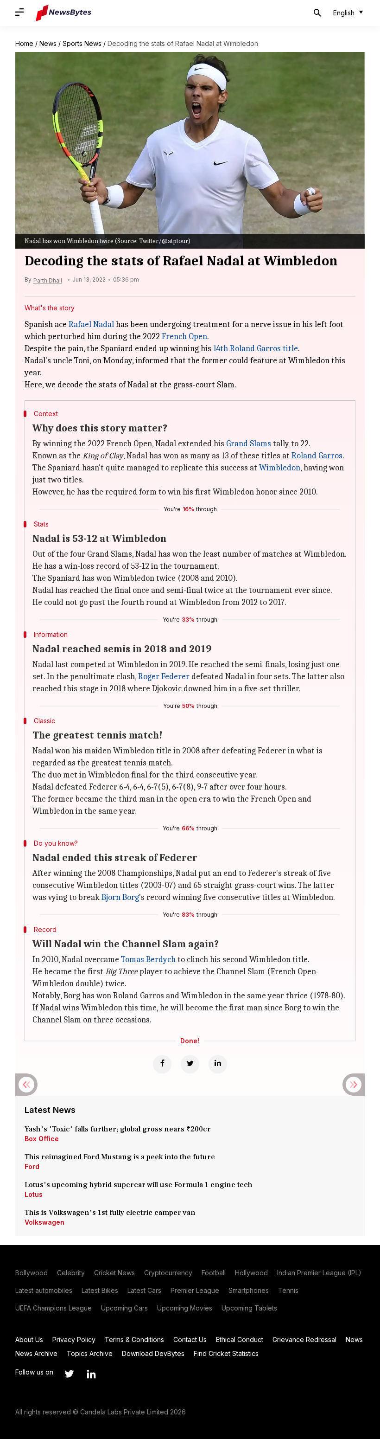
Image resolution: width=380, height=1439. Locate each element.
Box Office (42, 1139)
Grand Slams (248, 444)
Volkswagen (44, 1222)
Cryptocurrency (168, 1273)
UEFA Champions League (53, 1308)
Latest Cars (144, 1290)
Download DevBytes (153, 1353)
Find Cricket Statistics (226, 1353)
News (48, 43)
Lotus (34, 1194)
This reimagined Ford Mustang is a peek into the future (120, 1157)
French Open (184, 336)
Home (24, 43)
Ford (32, 1166)
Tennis (288, 1290)
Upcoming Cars (124, 1308)
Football (214, 1273)
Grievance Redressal (304, 1339)
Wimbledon (279, 468)
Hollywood (251, 1273)
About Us (29, 1339)
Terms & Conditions (134, 1339)
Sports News (82, 43)
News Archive (36, 1353)
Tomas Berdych (148, 959)
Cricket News (114, 1273)
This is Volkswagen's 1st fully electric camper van (110, 1212)
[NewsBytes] (63, 13)
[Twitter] (190, 1064)
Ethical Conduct (239, 1339)
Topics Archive (90, 1353)
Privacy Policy (73, 1339)
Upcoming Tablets (249, 1308)
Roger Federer (164, 676)
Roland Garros (316, 456)
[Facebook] (162, 1064)
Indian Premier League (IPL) (319, 1273)
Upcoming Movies (184, 1308)
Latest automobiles (43, 1290)
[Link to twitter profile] (69, 1374)
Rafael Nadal (91, 324)
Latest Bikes (100, 1290)
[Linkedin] (218, 1064)
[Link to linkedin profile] (91, 1374)
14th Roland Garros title (255, 348)
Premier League (195, 1290)
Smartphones (248, 1290)
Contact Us (190, 1339)
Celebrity (71, 1273)
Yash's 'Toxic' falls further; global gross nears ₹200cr (118, 1129)
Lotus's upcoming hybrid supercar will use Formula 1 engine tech (139, 1184)
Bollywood (31, 1273)
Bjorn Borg (120, 897)
